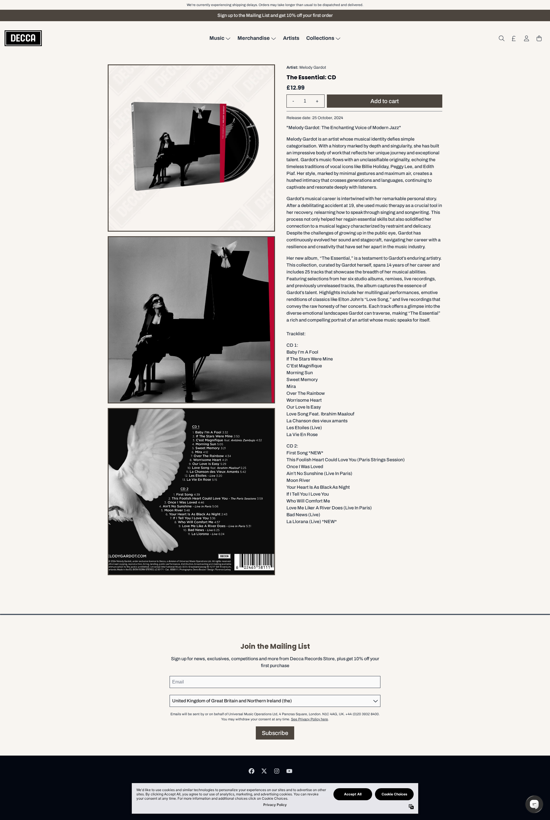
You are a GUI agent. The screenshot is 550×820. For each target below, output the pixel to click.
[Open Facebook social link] (251, 771)
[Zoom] (191, 148)
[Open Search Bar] (501, 38)
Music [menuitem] (216, 38)
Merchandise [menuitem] (253, 38)
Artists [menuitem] (291, 38)
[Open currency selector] (514, 38)
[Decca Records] (23, 38)
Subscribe (275, 733)
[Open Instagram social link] (276, 771)
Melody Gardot (312, 67)
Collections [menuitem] (320, 38)
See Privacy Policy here (309, 719)
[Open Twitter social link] (264, 771)
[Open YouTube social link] (289, 771)
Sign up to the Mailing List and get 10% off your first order (275, 15)
